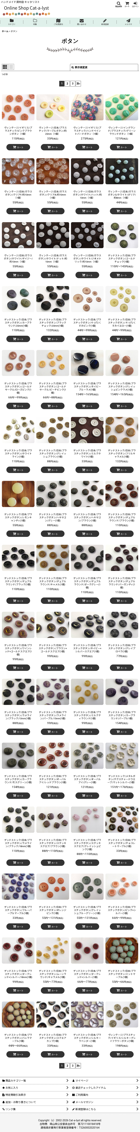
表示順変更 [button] (81, 67)
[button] (118, 4)
